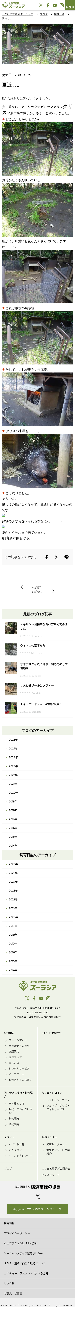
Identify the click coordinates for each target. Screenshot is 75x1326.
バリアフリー (16, 1074)
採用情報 (9, 1223)
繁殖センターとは (56, 1144)
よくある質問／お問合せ (56, 1168)
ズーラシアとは (18, 1040)
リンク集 (9, 1283)
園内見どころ (16, 1103)
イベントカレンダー (20, 1155)
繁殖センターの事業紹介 (58, 1151)
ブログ (8, 1168)
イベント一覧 (16, 1144)
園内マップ (15, 1057)
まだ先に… (37, 591)
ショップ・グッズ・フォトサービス (58, 1107)
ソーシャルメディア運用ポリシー (23, 1253)
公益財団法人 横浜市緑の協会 (37, 1187)
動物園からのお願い (20, 1080)
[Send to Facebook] (47, 557)
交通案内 (14, 1051)
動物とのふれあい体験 (20, 1111)
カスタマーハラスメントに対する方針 (26, 1273)
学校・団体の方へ (52, 1033)
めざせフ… (37, 587)
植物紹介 (14, 1124)
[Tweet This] (57, 557)
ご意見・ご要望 (13, 1293)
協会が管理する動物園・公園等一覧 (37, 1209)
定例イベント (16, 1150)
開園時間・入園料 (19, 1046)
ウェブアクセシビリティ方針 (20, 1243)
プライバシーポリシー (17, 1233)
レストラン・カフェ (58, 1100)
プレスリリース (51, 1175)
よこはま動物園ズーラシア (37, 986)
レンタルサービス (19, 1068)
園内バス (14, 1063)
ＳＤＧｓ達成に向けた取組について (25, 1263)
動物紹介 (14, 1118)
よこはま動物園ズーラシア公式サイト (13, 5)
